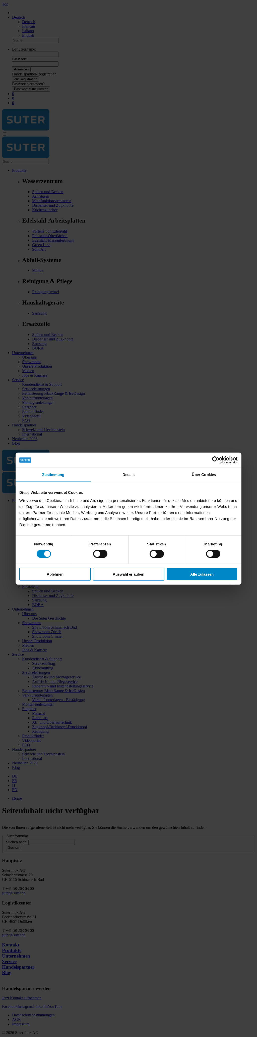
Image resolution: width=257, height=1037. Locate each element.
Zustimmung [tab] (53, 474)
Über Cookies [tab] (204, 474)
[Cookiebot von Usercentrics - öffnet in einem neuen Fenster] (216, 460)
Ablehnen (55, 574)
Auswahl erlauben (128, 574)
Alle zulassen (202, 574)
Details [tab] (128, 474)
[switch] (100, 554)
